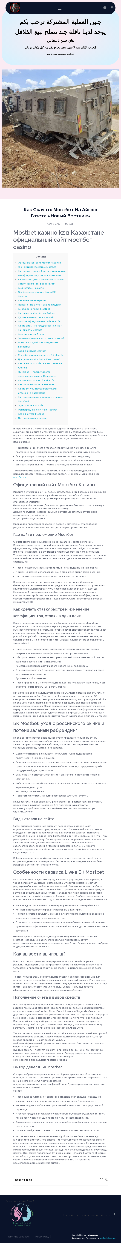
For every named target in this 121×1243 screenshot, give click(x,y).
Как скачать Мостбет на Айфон (36, 313)
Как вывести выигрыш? (32, 300)
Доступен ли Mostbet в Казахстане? (39, 359)
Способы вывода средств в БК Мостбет (41, 355)
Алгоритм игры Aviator (31, 334)
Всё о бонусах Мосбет (31, 414)
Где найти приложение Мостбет (37, 267)
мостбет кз (19, 477)
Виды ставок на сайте (31, 288)
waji (71, 223)
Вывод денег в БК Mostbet (34, 309)
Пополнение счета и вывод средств (39, 304)
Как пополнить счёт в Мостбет (36, 384)
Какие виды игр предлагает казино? (40, 325)
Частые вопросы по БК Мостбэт (36, 380)
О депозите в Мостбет (31, 405)
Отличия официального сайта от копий (41, 338)
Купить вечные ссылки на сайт (36, 317)
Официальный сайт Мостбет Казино (39, 262)
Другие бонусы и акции (32, 418)
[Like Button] (101, 1179)
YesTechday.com (107, 1238)
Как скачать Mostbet (30, 330)
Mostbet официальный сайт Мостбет (40, 321)
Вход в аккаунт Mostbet (32, 351)
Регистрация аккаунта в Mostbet (37, 409)
